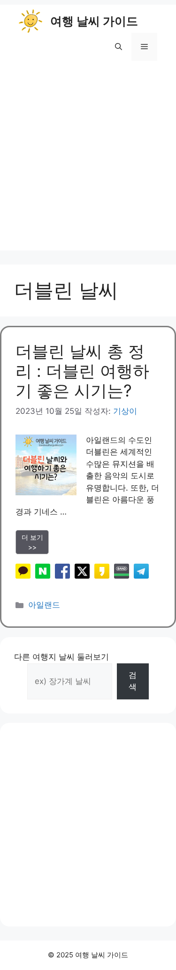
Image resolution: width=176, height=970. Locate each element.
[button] (118, 47)
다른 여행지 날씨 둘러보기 (61, 656)
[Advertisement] (88, 162)
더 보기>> (32, 542)
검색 (133, 681)
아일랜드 (44, 605)
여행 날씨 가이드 (94, 21)
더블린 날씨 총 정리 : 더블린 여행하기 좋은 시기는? (82, 370)
